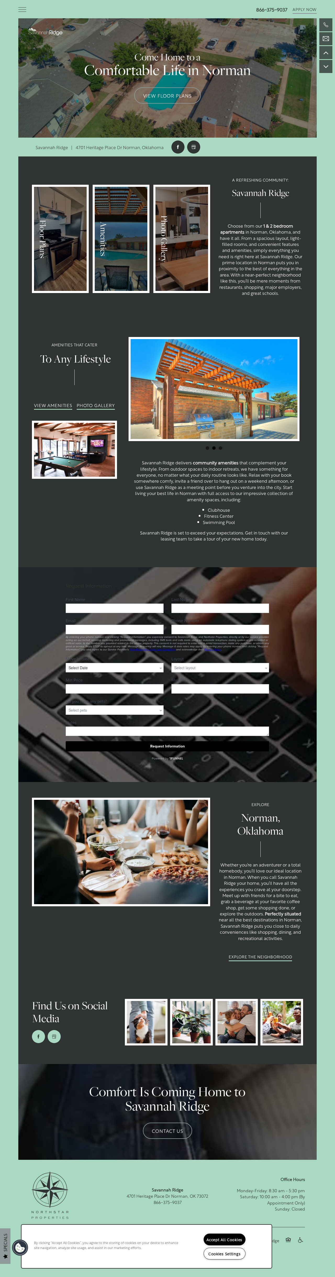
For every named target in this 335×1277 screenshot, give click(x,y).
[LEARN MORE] (60, 239)
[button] (305, 9)
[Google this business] (193, 147)
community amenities (215, 462)
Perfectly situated (283, 913)
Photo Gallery (96, 405)
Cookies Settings (224, 1253)
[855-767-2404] (325, 24)
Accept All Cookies (224, 1239)
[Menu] (22, 9)
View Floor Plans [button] (167, 95)
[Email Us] (325, 38)
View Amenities (53, 405)
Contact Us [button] (167, 1130)
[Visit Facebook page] (178, 147)
